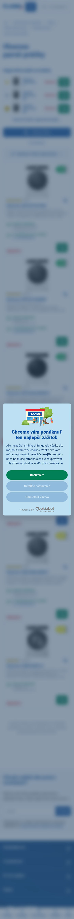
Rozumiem (37, 475)
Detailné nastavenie (37, 486)
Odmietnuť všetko (37, 497)
